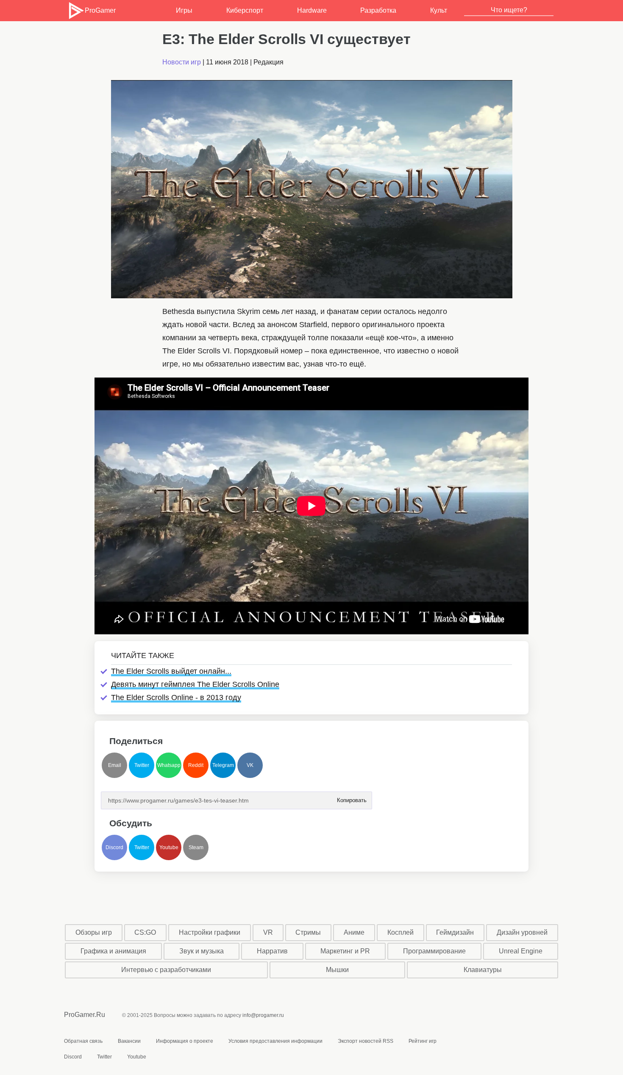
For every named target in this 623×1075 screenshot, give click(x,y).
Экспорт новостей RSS (365, 1041)
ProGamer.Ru (84, 1014)
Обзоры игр (93, 932)
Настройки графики (209, 932)
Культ (438, 10)
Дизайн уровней (522, 932)
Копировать (351, 797)
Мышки (337, 969)
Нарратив (272, 951)
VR (268, 932)
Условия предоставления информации (275, 1041)
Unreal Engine (520, 951)
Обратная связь (83, 1041)
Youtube (168, 847)
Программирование (434, 951)
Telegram (223, 765)
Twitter (141, 765)
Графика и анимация (113, 951)
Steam (196, 847)
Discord (114, 847)
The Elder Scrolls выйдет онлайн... (171, 671)
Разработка (378, 10)
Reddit (195, 765)
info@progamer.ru (263, 1015)
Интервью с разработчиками (166, 969)
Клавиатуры (483, 969)
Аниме (354, 932)
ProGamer (100, 10)
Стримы (308, 932)
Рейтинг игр (423, 1041)
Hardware (312, 10)
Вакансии (129, 1041)
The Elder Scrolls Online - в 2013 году (176, 697)
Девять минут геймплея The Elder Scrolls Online (195, 684)
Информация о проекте (184, 1041)
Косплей (400, 932)
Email (114, 765)
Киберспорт (244, 10)
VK (250, 765)
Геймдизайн (455, 932)
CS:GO (145, 932)
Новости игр (181, 62)
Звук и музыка (201, 951)
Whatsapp (169, 765)
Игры (184, 10)
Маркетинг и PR (345, 951)
